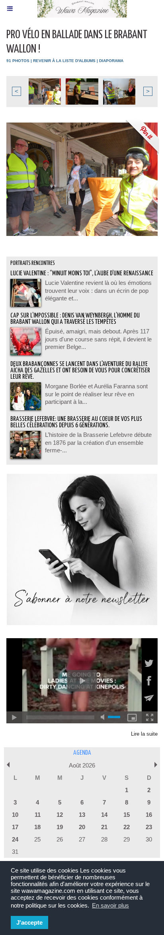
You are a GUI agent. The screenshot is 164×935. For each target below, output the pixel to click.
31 (15, 851)
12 (60, 814)
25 (37, 839)
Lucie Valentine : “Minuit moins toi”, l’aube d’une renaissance (81, 274)
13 (82, 814)
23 (149, 827)
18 (37, 827)
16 (149, 814)
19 (60, 827)
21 (104, 827)
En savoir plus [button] (110, 905)
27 (82, 839)
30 (149, 839)
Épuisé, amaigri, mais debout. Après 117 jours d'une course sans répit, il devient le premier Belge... (98, 339)
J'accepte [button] (29, 922)
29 (126, 839)
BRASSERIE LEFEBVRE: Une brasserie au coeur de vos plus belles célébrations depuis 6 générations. (76, 422)
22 (126, 827)
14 (104, 814)
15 (126, 814)
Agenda (82, 753)
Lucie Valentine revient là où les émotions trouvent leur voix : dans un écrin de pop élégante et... (98, 290)
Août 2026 (82, 765)
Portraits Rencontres (32, 263)
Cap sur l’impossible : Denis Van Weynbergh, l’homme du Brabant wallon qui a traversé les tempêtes (75, 319)
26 (60, 839)
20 (82, 827)
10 (15, 814)
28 (104, 839)
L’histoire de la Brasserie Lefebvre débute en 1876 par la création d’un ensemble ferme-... (98, 442)
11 (38, 814)
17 (15, 827)
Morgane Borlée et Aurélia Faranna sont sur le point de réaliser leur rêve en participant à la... (96, 394)
